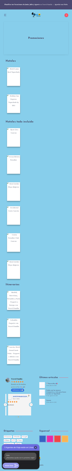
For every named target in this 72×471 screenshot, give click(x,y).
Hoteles (17, 436)
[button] (35, 447)
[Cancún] (42, 402)
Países (8, 440)
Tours (20, 440)
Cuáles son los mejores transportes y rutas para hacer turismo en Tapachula (56, 392)
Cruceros (8, 436)
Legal (25, 436)
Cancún (48, 400)
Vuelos (19, 444)
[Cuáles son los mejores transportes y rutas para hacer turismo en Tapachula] (42, 393)
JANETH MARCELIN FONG (21, 396)
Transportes (9, 444)
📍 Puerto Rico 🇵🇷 (52, 383)
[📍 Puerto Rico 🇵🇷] (42, 385)
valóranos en (16, 390)
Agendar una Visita (61, 4)
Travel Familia (16, 379)
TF (14, 440)
